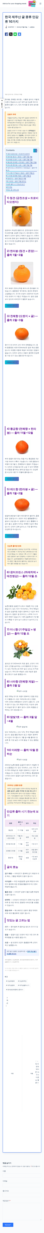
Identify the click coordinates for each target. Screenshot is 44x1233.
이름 (4, 1171)
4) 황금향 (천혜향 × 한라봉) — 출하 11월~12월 (21, 162)
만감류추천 (22, 981)
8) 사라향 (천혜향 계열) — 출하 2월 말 (18, 176)
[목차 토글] (35, 150)
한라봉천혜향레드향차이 (14, 989)
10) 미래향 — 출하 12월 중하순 (16, 181)
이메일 (5, 1181)
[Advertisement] (22, 66)
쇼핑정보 (32, 27)
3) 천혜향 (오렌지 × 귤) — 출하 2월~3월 (19, 159)
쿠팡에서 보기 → (12, 306)
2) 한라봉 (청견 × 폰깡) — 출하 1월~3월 (19, 157)
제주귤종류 (10, 985)
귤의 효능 (9, 187)
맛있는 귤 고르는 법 (12, 190)
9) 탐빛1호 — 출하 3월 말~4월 (16, 178)
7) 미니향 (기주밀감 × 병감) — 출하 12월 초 (20, 173)
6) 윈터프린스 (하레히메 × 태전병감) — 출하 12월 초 (21, 169)
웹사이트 (6, 1191)
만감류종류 (10, 981)
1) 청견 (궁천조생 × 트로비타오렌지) (18, 154)
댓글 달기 (6, 1201)
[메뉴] (40, 4)
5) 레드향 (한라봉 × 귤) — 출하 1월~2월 (19, 165)
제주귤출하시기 (23, 985)
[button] (2, 104)
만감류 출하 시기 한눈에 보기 (15, 184)
